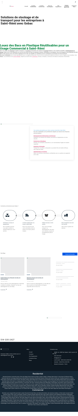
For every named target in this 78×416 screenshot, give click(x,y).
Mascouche (42, 382)
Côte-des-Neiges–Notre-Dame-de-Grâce (29, 376)
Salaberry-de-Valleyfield (37, 387)
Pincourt (53, 387)
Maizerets (45, 404)
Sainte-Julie (72, 384)
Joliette (15, 400)
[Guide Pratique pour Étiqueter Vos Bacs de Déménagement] (12, 266)
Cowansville (60, 400)
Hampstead (19, 381)
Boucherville (53, 384)
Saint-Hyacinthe (71, 401)
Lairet (41, 404)
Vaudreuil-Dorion (47, 387)
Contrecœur (29, 403)
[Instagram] (11, 357)
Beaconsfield (60, 379)
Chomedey (44, 381)
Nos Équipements (58, 6)
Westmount (31, 381)
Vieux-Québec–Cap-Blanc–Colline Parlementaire (49, 403)
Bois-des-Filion (30, 382)
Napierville (56, 388)
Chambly (48, 385)
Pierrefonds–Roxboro (40, 378)
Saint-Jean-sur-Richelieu (40, 385)
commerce (28, 50)
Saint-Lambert (46, 384)
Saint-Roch (30, 404)
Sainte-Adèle (53, 398)
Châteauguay (23, 387)
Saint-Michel (62, 388)
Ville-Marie (23, 379)
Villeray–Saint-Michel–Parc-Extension (34, 379)
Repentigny (48, 382)
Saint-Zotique (30, 388)
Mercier (46, 388)
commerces (34, 56)
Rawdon (31, 400)
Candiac (9, 385)
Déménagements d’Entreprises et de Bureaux (45, 135)
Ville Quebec (35, 403)
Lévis (40, 401)
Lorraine (25, 382)
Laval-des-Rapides (51, 381)
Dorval (44, 379)
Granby (56, 400)
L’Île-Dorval (36, 381)
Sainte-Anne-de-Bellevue (69, 379)
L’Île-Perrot (58, 387)
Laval (40, 381)
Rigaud (35, 388)
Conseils (2, 274)
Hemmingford (68, 388)
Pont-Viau (58, 381)
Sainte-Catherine (27, 385)
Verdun (18, 379)
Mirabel (8, 384)
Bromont (66, 400)
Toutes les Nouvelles (70, 254)
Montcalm (72, 403)
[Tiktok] (75, 2)
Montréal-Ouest (5, 381)
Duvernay (71, 381)
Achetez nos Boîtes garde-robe (66, 6)
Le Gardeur (23, 403)
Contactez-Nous (74, 6)
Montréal (5, 376)
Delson (33, 385)
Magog (52, 400)
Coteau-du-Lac (18, 388)
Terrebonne (37, 382)
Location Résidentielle (33, 6)
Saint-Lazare (11, 388)
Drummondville (4, 401)
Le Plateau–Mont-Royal (51, 376)
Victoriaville (11, 401)
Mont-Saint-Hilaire (68, 385)
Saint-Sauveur (47, 398)
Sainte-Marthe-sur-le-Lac (16, 384)
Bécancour (16, 401)
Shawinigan (31, 401)
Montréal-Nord (25, 378)
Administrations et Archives (40, 151)
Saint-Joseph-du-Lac (27, 384)
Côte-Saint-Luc (13, 381)
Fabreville (13, 403)
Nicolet (20, 401)
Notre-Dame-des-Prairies (23, 400)
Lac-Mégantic (71, 400)
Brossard (41, 384)
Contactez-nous (39, 190)
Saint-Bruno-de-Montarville (62, 384)
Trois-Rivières (26, 401)
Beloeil (17, 387)
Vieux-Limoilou (36, 404)
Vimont (8, 403)
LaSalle (44, 376)
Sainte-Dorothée (65, 381)
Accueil (26, 6)
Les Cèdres (24, 388)
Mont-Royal (25, 381)
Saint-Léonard (13, 379)
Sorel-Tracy (18, 403)
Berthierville (42, 400)
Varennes (5, 385)
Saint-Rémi (51, 388)
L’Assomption (61, 382)
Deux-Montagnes (5, 398)
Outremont (32, 378)
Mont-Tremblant (60, 398)
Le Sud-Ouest (60, 376)
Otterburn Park (5, 387)
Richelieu (57, 385)
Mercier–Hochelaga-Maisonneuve (14, 378)
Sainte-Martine (40, 388)
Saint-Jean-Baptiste (65, 403)
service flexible (16, 56)
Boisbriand (4, 382)
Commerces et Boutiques (40, 141)
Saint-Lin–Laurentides (69, 398)
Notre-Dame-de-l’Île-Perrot (67, 387)
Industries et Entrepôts (39, 146)
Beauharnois (29, 387)
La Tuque (37, 401)
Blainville (9, 382)
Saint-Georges (45, 401)
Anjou (18, 376)
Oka (33, 384)
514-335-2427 (7, 339)
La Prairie (13, 385)
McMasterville (12, 387)
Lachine (41, 376)
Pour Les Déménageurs (50, 6)
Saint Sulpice (64, 401)
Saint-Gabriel (36, 400)
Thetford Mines (52, 401)
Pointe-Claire (54, 379)
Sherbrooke (47, 400)
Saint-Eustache (67, 382)
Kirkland (48, 379)
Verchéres (58, 401)
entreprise (12, 50)
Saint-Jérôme (46, 397)
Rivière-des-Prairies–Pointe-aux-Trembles (54, 378)
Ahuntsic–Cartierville (12, 376)
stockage (46, 50)
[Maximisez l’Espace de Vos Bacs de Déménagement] (39, 266)
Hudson (6, 388)
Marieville (62, 385)
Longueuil (36, 384)
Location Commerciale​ (41, 6)
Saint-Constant (19, 385)
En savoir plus (3, 289)
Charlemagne (54, 382)
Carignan (53, 385)
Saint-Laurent (7, 379)
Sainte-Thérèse (14, 382)
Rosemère (20, 382)
